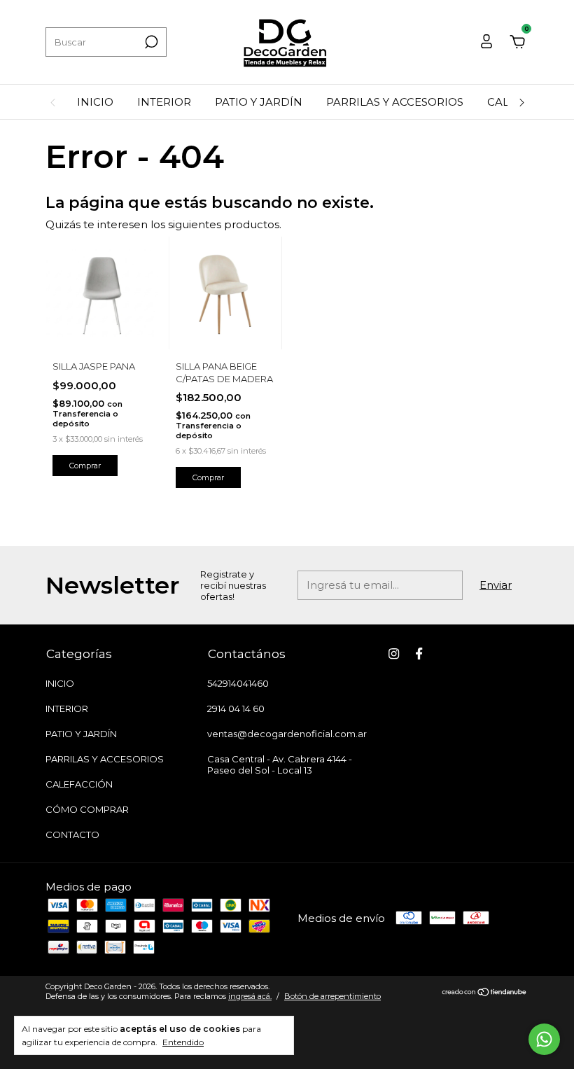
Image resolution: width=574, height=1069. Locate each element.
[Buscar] (150, 42)
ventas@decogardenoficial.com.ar (287, 733)
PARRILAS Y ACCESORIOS (394, 102)
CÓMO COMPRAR (87, 809)
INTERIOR (164, 102)
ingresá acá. (250, 996)
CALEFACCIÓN (79, 784)
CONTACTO (72, 834)
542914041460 (238, 683)
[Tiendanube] (484, 993)
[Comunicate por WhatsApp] (544, 1039)
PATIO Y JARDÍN (258, 102)
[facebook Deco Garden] (419, 653)
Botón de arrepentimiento (332, 996)
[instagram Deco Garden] (394, 653)
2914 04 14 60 (236, 708)
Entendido (183, 1042)
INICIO (95, 102)
